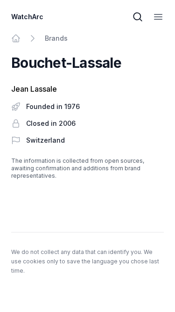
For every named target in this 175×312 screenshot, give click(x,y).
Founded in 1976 (53, 106)
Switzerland (45, 140)
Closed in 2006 (51, 123)
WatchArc (27, 17)
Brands (56, 38)
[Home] (16, 38)
